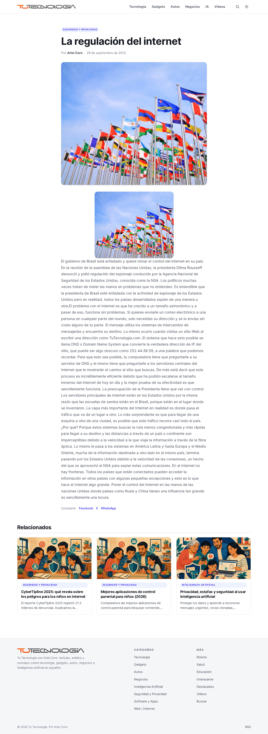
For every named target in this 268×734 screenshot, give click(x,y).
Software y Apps (146, 701)
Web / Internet (144, 709)
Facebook (86, 508)
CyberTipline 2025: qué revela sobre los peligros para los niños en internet (53, 593)
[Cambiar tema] (246, 7)
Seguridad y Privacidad (80, 29)
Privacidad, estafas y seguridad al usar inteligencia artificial (213, 593)
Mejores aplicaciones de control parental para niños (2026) (128, 593)
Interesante (205, 679)
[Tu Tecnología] (46, 7)
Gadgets (158, 7)
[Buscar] (237, 7)
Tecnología (137, 7)
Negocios (192, 7)
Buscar (202, 701)
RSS (248, 727)
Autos (175, 7)
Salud (201, 664)
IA (207, 7)
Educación (204, 672)
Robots (202, 657)
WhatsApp (108, 508)
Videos (219, 7)
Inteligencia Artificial (199, 584)
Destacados (205, 687)
